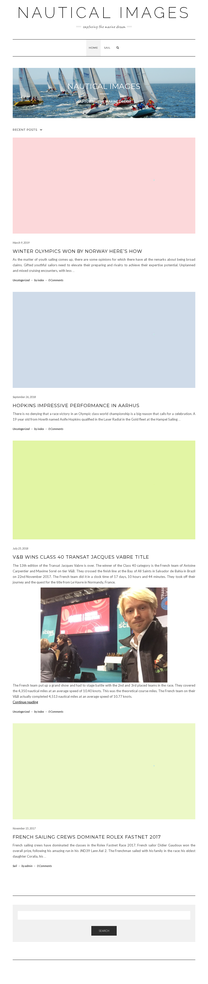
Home (93, 47)
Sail (107, 47)
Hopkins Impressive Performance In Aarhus (76, 405)
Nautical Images (104, 13)
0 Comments (55, 280)
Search (104, 930)
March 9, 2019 (21, 242)
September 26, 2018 (24, 397)
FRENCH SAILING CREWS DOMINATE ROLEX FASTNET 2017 (87, 837)
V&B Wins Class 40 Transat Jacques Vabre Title (81, 557)
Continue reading (25, 702)
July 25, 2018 (20, 548)
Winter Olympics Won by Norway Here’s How (77, 251)
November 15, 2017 (24, 828)
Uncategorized (21, 280)
